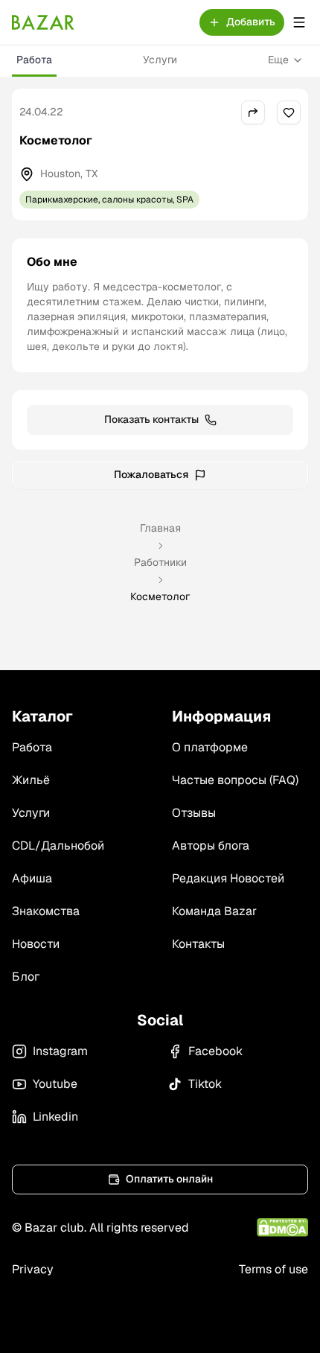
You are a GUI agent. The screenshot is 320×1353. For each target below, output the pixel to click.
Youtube (55, 1084)
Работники (160, 562)
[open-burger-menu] (299, 22)
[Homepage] (43, 22)
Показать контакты (151, 419)
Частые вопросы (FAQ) (235, 780)
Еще (278, 59)
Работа (34, 59)
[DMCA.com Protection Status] (282, 1227)
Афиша (32, 878)
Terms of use (273, 1269)
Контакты (198, 944)
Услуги (160, 59)
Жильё (31, 780)
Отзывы (194, 813)
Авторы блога (210, 845)
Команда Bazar (214, 911)
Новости (36, 944)
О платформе (210, 747)
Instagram (60, 1051)
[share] (253, 112)
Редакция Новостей (228, 878)
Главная (160, 528)
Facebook (215, 1051)
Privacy (33, 1269)
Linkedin (55, 1116)
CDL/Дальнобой (58, 845)
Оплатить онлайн (169, 1178)
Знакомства (46, 911)
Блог (25, 976)
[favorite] (289, 112)
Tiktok (205, 1084)
